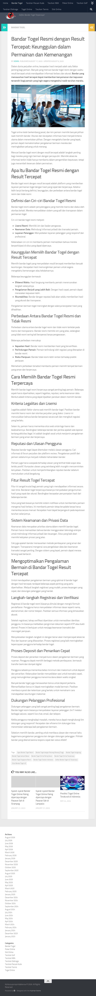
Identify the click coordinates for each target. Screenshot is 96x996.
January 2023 (10, 936)
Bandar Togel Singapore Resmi (21, 760)
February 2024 (10, 927)
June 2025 (9, 879)
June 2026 (9, 843)
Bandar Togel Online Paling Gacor (42, 756)
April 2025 (9, 885)
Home (5, 3)
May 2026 (9, 846)
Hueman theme (35, 991)
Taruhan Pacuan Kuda (35, 3)
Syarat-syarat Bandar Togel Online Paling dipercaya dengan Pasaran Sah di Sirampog (20, 797)
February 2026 (10, 855)
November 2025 (11, 864)
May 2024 (9, 918)
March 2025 (9, 888)
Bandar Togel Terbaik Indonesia (43, 760)
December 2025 (11, 861)
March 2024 (9, 924)
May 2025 (9, 882)
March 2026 (9, 852)
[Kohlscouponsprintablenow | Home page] (10, 15)
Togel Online (27, 9)
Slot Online (56, 9)
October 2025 (10, 867)
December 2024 (11, 897)
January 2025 (10, 894)
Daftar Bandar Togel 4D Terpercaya (66, 760)
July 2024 (8, 912)
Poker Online (67, 3)
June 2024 (9, 915)
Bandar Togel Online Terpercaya (64, 756)
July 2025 (8, 876)
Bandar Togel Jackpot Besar (20, 756)
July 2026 (8, 840)
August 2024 (10, 909)
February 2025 (10, 891)
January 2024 (10, 930)
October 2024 (10, 903)
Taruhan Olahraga (10, 9)
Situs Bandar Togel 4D (19, 763)
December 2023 (11, 933)
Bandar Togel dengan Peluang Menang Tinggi (50, 752)
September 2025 (11, 870)
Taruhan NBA (53, 3)
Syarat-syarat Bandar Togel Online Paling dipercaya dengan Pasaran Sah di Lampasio (45, 797)
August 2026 (10, 837)
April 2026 (9, 849)
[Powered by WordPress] (14, 990)
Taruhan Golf (82, 3)
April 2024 (9, 921)
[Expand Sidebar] (4, 27)
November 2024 (11, 900)
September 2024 (11, 906)
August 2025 (10, 873)
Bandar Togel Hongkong (73, 752)
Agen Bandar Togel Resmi (25, 752)
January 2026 (10, 858)
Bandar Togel (17, 3)
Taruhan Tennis (42, 9)
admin (16, 61)
